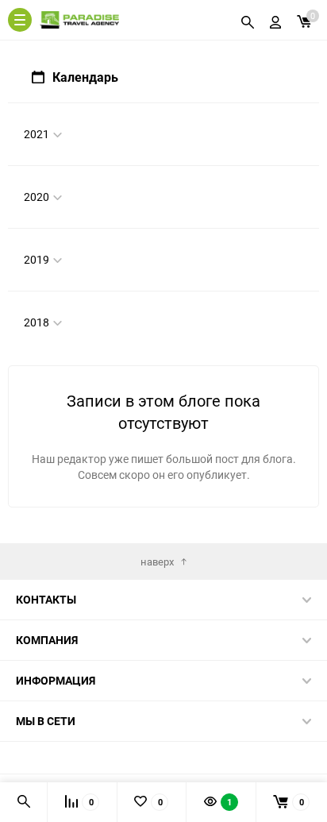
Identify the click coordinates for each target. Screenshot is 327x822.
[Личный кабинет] (275, 20)
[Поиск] (247, 20)
